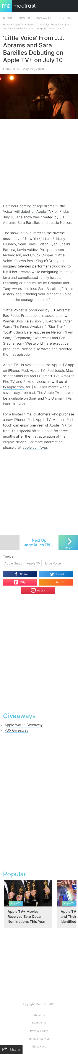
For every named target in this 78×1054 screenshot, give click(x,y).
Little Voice (53, 563)
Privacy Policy (39, 1030)
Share (24, 574)
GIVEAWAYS (45, 18)
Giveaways (39, 1046)
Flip (22, 580)
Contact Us (39, 1023)
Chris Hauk (11, 69)
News (30, 24)
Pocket (42, 590)
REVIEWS (65, 18)
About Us (39, 1015)
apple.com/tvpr (35, 447)
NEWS (7, 18)
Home (6, 24)
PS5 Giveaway (16, 730)
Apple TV (18, 24)
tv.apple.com (13, 387)
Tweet (60, 574)
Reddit (60, 582)
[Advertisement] (39, 161)
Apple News (13, 563)
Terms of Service (39, 1038)
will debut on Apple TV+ (34, 211)
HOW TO (24, 18)
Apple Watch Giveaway (24, 725)
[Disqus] (39, 652)
